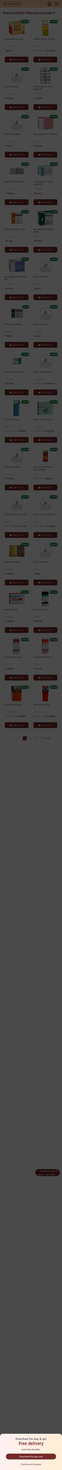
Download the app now (31, 1456)
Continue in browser (31, 1464)
